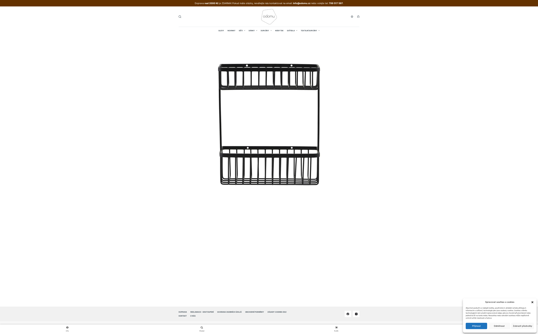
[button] (532, 302)
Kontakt (183, 316)
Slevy (221, 31)
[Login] (352, 17)
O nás (193, 316)
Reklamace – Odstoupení (202, 312)
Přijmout (476, 326)
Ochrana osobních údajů (229, 312)
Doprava (183, 312)
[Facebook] (348, 314)
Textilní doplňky (309, 31)
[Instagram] (356, 314)
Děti (241, 31)
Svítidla (291, 31)
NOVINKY (231, 31)
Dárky (252, 31)
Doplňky (265, 31)
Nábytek (279, 31)
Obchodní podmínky (254, 312)
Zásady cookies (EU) (277, 312)
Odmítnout (499, 326)
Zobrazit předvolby (522, 326)
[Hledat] (180, 16)
